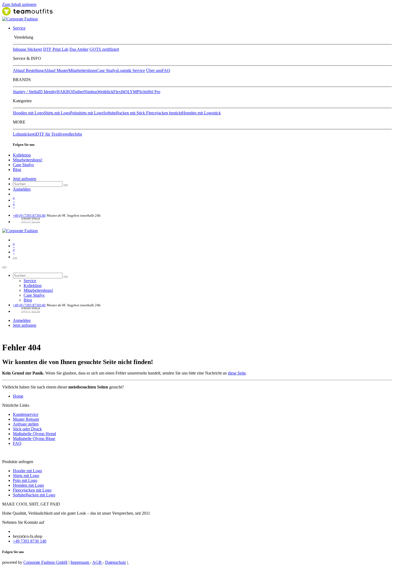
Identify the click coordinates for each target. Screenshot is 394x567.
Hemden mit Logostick (201, 113)
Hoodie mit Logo (27, 470)
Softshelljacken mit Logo (34, 495)
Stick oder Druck (27, 429)
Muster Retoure (26, 419)
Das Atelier (78, 49)
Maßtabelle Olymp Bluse (34, 438)
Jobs (78, 134)
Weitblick (105, 91)
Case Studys (106, 70)
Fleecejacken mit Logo (32, 490)
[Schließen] (4, 267)
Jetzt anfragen (24, 178)
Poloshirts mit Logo (86, 113)
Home (18, 396)
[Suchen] (66, 185)
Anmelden (22, 189)
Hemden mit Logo (28, 485)
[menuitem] (19, 28)
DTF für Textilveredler (55, 134)
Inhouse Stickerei (27, 49)
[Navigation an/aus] (15, 258)
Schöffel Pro (149, 91)
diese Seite (237, 373)
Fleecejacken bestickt (164, 113)
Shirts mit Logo (57, 113)
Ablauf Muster (56, 70)
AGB (97, 562)
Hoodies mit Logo (28, 113)
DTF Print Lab (55, 49)
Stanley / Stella (25, 91)
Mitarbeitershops (82, 70)
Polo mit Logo (25, 480)
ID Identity (47, 91)
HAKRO (64, 91)
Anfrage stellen (26, 424)
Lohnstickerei (24, 134)
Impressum (80, 562)
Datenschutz (115, 562)
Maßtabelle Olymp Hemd (34, 433)
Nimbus (90, 91)
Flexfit (118, 91)
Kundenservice (25, 414)
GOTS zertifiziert (104, 49)
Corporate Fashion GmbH (45, 562)
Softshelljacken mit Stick (124, 113)
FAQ (166, 70)
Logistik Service (131, 70)
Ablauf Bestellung (28, 70)
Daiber (78, 91)
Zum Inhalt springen (19, 4)
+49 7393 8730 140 (29, 541)
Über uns (154, 70)
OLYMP (131, 91)
